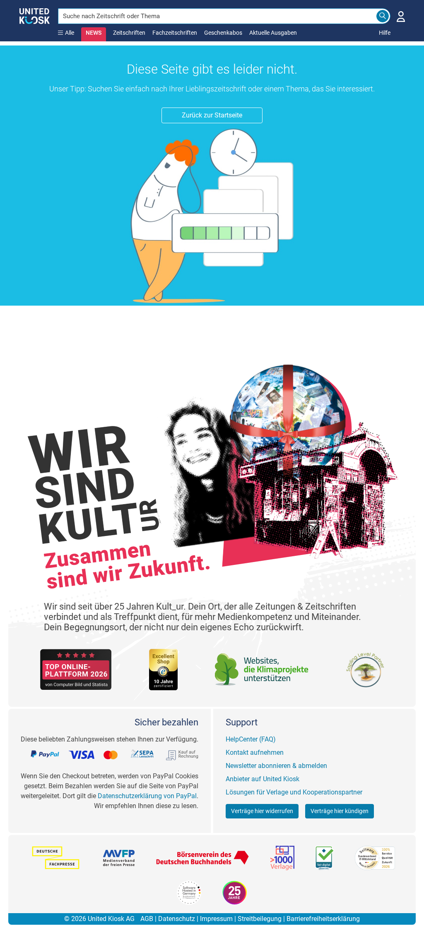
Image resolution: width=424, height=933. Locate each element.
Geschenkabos (223, 32)
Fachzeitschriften (174, 32)
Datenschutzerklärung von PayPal (147, 796)
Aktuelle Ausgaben (273, 32)
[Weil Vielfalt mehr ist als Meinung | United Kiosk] (34, 15)
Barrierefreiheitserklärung (323, 919)
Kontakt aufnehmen (255, 752)
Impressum (216, 919)
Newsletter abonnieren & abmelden (276, 766)
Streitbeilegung (260, 919)
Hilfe (384, 32)
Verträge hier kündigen (340, 811)
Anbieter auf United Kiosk (262, 779)
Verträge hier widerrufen (262, 811)
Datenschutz (176, 919)
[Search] (382, 16)
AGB (146, 919)
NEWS (93, 32)
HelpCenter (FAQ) (251, 739)
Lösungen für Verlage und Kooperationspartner (294, 792)
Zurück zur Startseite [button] (212, 115)
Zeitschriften (129, 32)
